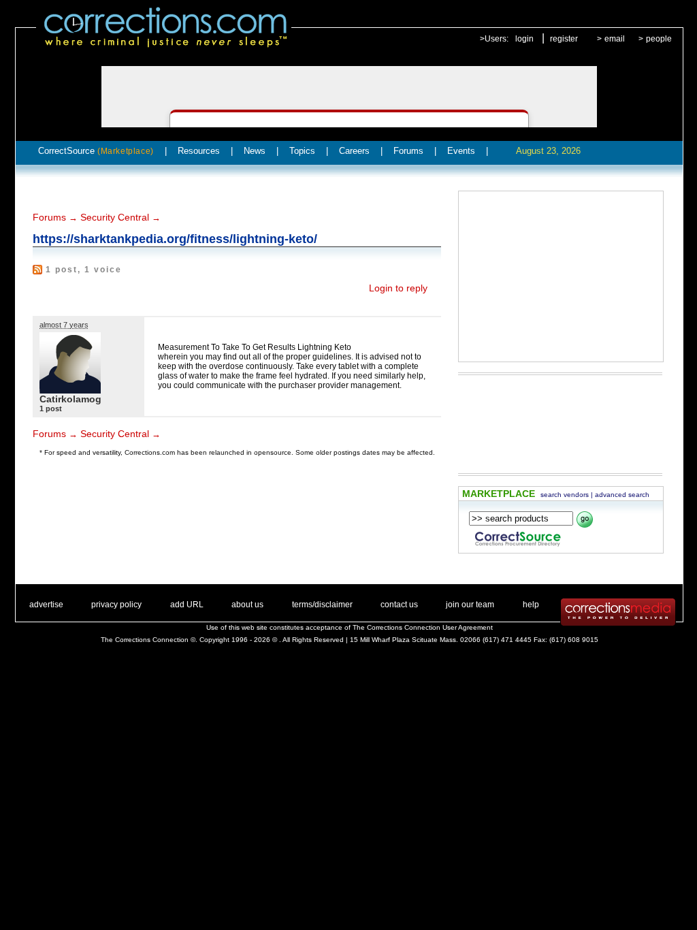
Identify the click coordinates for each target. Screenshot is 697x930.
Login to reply (398, 288)
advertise (46, 604)
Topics (302, 151)
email (614, 39)
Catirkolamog (70, 399)
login (524, 39)
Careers (354, 151)
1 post (50, 408)
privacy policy (116, 604)
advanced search (622, 494)
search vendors (564, 494)
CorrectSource (96, 151)
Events (461, 151)
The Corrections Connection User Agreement (423, 627)
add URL (187, 604)
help (531, 604)
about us (247, 604)
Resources (199, 151)
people (659, 39)
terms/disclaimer (322, 604)
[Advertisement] (561, 276)
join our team (470, 604)
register (564, 39)
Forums (408, 151)
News (254, 151)
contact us (399, 604)
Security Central (114, 217)
